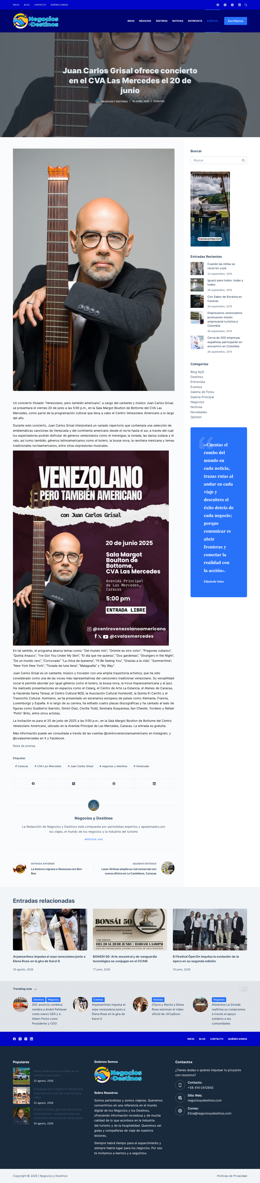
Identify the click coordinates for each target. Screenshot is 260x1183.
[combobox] (215, 160)
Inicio (16, 4)
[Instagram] (232, 5)
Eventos (212, 20)
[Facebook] (218, 5)
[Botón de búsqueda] (243, 160)
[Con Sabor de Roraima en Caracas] (197, 301)
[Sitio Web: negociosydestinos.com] (180, 1098)
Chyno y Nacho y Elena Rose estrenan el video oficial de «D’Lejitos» (168, 1009)
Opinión (196, 417)
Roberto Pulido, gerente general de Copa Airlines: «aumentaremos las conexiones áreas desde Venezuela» (58, 1114)
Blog (27, 4)
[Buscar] (246, 5)
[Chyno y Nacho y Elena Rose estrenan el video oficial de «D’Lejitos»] (140, 1004)
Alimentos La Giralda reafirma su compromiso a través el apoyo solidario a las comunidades (228, 1014)
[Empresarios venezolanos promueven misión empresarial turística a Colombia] (197, 317)
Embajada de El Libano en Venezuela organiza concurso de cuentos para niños (58, 1093)
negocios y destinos (113, 766)
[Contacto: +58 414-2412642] (180, 1085)
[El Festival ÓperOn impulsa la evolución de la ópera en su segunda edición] (210, 929)
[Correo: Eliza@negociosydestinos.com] (180, 1111)
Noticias (177, 20)
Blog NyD (197, 372)
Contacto (40, 4)
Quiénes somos (59, 4)
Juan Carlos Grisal (80, 766)
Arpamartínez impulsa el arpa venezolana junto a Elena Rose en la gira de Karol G (108, 1012)
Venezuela (141, 766)
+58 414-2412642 (201, 1087)
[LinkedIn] (239, 5)
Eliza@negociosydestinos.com (209, 1113)
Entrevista (195, 20)
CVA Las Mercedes (48, 766)
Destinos (161, 20)
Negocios (145, 20)
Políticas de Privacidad (232, 1176)
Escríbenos (235, 21)
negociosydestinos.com (205, 1100)
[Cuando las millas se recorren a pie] (197, 268)
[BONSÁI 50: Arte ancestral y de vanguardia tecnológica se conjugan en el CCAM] (130, 929)
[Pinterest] (114, 784)
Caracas (21, 766)
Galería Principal (202, 397)
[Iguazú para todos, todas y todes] (197, 284)
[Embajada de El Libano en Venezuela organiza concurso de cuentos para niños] (21, 1095)
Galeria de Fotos (202, 392)
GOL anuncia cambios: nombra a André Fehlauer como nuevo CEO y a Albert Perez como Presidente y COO (49, 1014)
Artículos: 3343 (94, 839)
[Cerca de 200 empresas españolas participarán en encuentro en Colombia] (197, 342)
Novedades (199, 412)
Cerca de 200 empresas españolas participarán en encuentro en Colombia (224, 342)
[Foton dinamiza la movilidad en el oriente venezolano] (21, 1076)
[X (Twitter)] (225, 5)
